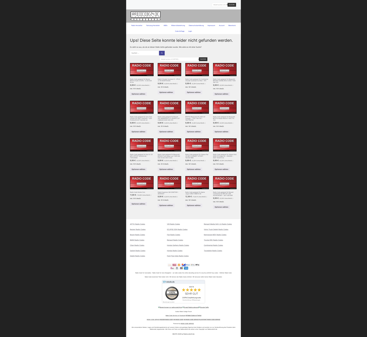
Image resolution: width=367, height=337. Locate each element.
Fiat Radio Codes (173, 235)
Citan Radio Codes (137, 245)
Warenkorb (232, 25)
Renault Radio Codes (175, 240)
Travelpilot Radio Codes (213, 251)
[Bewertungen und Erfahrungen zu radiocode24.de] (170, 307)
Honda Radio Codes (174, 251)
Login (190, 31)
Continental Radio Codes (213, 245)
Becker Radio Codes (138, 229)
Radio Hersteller (136, 25)
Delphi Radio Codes (137, 256)
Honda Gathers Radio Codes (178, 245)
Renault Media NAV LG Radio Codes (218, 224)
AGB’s (165, 25)
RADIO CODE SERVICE (153, 319)
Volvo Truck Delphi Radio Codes (216, 229)
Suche (232, 5)
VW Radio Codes (173, 224)
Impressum (211, 25)
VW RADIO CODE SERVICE (191, 319)
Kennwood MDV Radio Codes (215, 235)
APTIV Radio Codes (137, 224)
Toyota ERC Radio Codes (213, 240)
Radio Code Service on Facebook (175, 315)
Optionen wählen (138, 94)
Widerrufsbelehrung (178, 25)
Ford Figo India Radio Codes (178, 256)
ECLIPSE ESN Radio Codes (177, 229)
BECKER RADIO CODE (166, 319)
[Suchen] (162, 53)
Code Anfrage (179, 31)
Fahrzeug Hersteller (153, 25)
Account (222, 25)
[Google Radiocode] (204, 307)
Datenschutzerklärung (196, 25)
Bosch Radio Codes (137, 235)
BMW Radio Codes (137, 240)
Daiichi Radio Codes (137, 251)
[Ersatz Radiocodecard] (190, 307)
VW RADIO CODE (178, 319)
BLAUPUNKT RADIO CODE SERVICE (209, 319)
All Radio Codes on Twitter (193, 315)
